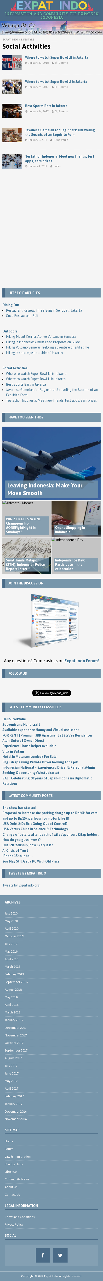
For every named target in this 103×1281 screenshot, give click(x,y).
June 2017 (12, 1073)
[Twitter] (60, 1255)
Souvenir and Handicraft (21, 724)
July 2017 (11, 1066)
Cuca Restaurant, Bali (22, 316)
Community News (17, 1179)
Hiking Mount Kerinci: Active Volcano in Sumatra (41, 336)
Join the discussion (25, 583)
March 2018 (12, 1012)
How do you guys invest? (21, 840)
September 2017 (16, 1050)
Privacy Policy (14, 1224)
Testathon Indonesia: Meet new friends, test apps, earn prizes (51, 400)
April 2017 (11, 1088)
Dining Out (10, 305)
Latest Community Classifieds (35, 707)
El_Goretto (61, 62)
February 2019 (14, 974)
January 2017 (14, 1104)
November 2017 (16, 1035)
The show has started (19, 808)
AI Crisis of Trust (15, 850)
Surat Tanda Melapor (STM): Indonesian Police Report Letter (25, 564)
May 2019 (11, 951)
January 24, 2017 (39, 111)
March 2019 (12, 966)
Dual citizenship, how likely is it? (27, 845)
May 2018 (11, 997)
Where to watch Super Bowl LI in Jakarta (56, 82)
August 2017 (13, 1058)
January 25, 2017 (39, 87)
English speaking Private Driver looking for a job (40, 762)
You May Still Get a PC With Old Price (30, 861)
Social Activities (15, 368)
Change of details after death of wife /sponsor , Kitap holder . (50, 834)
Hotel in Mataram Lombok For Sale (29, 757)
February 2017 (14, 1096)
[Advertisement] (51, 232)
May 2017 (11, 1081)
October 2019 (14, 936)
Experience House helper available (29, 746)
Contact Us (12, 1194)
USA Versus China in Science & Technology (35, 829)
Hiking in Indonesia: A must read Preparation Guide (43, 342)
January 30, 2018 (39, 62)
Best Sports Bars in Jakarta (46, 106)
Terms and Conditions (19, 1217)
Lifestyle (11, 1171)
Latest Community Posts (30, 796)
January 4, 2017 (38, 166)
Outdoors (9, 331)
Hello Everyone (14, 719)
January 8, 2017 (38, 139)
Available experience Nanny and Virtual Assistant (40, 730)
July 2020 (11, 913)
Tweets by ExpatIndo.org (21, 885)
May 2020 (11, 921)
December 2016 (16, 1111)
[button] (52, 6)
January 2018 (14, 1020)
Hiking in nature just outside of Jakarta (34, 353)
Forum (9, 1149)
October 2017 (14, 1043)
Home (9, 1141)
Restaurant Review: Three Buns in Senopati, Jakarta (44, 310)
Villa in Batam (13, 751)
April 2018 (11, 1004)
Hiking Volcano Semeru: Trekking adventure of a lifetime (47, 347)
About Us (11, 1187)
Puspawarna (60, 139)
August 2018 (13, 989)
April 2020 (11, 928)
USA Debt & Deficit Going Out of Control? (35, 824)
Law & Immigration (18, 1156)
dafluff (57, 166)
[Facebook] (43, 1255)
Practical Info (14, 1164)
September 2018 (16, 982)
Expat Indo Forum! (81, 660)
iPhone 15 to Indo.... (17, 856)
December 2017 (16, 1027)
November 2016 (16, 1119)
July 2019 (11, 944)
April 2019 (11, 959)
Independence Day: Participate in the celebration (70, 564)
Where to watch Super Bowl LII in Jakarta (56, 57)
